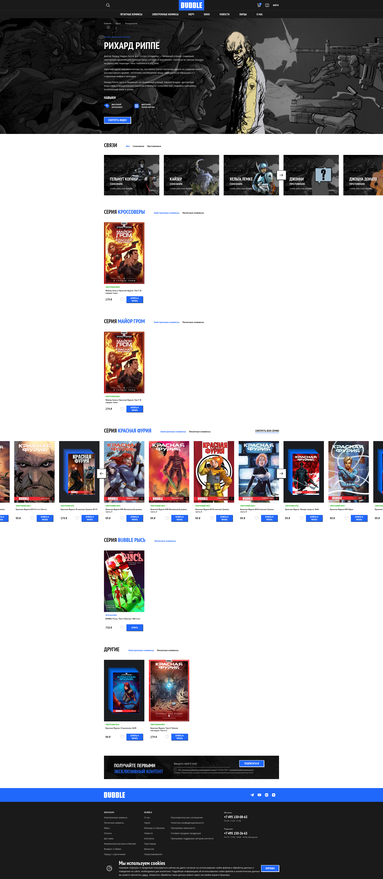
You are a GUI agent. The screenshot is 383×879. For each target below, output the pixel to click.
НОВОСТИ (225, 14)
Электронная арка (67, 506)
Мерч (107, 828)
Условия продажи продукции (186, 833)
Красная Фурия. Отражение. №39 (120, 728)
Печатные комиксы (131, 14)
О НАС (260, 14)
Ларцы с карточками (115, 854)
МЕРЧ (191, 14)
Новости (148, 833)
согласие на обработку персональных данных (199, 770)
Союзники (138, 146)
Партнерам (150, 843)
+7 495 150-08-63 (235, 817)
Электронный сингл (23, 506)
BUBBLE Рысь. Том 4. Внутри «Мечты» (122, 619)
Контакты (149, 838)
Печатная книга (111, 615)
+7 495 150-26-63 (235, 833)
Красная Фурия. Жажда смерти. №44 (302, 509)
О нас (147, 817)
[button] (281, 175)
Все (128, 146)
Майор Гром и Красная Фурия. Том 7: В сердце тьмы (123, 291)
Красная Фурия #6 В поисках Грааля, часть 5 (257, 510)
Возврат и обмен (112, 849)
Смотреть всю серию (267, 431)
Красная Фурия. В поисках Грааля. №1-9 (79, 509)
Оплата (108, 833)
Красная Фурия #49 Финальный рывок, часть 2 (168, 510)
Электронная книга (112, 287)
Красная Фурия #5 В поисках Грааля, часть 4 (212, 510)
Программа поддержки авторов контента (192, 838)
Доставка (108, 838)
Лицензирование (153, 854)
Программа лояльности (183, 828)
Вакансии (149, 849)
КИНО (207, 14)
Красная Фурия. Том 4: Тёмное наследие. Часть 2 (164, 729)
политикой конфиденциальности (242, 770)
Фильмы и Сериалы (154, 828)
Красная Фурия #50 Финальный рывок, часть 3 (123, 510)
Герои (147, 822)
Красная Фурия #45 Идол (341, 509)
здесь (145, 874)
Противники (154, 146)
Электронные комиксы (165, 14)
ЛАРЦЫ (243, 14)
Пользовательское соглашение (187, 817)
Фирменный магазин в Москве (120, 843)
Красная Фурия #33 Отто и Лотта (31, 509)
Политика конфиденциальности (187, 822)
